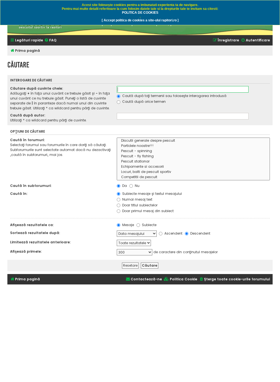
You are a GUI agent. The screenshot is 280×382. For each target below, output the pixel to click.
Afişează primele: (26, 251)
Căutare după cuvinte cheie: (36, 88)
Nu (136, 185)
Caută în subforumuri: (31, 185)
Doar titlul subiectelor (139, 205)
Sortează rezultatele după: (35, 232)
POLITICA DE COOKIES (140, 13)
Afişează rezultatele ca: (32, 225)
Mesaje (127, 225)
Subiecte (148, 225)
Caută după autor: (27, 115)
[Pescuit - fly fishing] (193, 156)
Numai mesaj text (136, 199)
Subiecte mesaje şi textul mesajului (151, 193)
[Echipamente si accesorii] (193, 166)
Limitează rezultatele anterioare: (40, 242)
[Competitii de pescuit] (193, 177)
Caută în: (19, 193)
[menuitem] (50, 40)
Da (124, 185)
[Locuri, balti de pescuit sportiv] (193, 172)
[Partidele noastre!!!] (193, 146)
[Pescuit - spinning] (193, 151)
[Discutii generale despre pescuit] (193, 140)
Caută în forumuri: (27, 140)
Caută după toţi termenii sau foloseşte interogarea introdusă (173, 95)
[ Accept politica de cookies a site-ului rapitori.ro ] (140, 20)
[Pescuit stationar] (193, 161)
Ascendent (172, 233)
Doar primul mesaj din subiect (147, 211)
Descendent (199, 233)
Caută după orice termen (143, 101)
